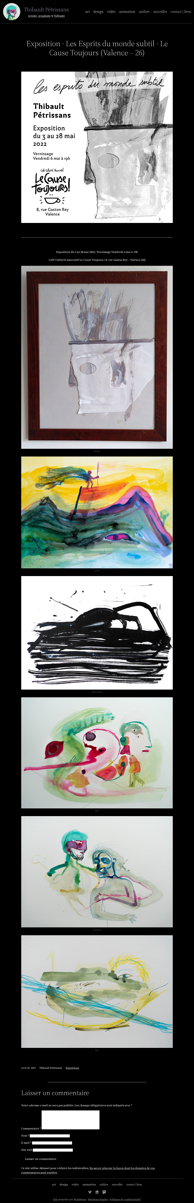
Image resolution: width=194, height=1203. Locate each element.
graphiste (44, 16)
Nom (25, 1135)
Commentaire (31, 1128)
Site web (26, 1150)
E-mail (26, 1143)
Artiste (32, 16)
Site (55, 1199)
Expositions (72, 1068)
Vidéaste (59, 16)
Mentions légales (98, 1199)
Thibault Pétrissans (46, 9)
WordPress (80, 1199)
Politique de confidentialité (125, 1199)
